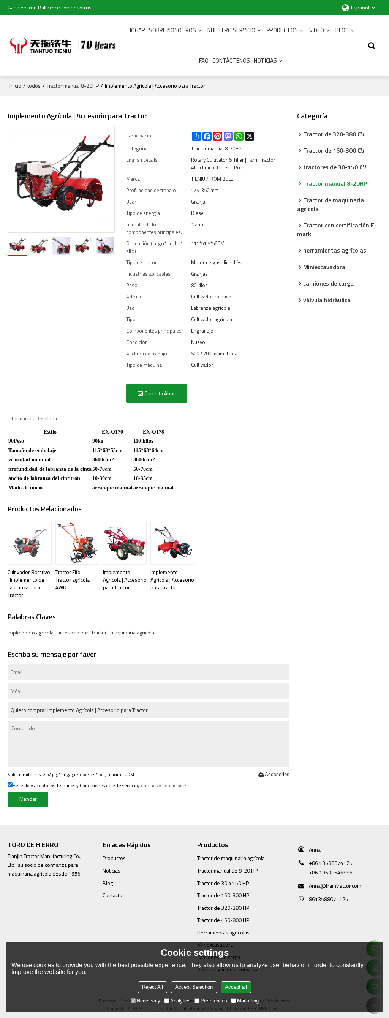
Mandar (28, 799)
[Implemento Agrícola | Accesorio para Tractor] (125, 542)
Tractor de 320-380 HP (223, 908)
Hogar (136, 30)
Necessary (148, 1001)
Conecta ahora (161, 393)
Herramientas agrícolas (223, 932)
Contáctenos (231, 60)
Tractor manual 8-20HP (73, 86)
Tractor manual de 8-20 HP (227, 870)
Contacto (112, 895)
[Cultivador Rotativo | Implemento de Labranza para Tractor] (29, 542)
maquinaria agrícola (132, 632)
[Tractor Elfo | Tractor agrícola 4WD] (77, 542)
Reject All (152, 987)
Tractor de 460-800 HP (223, 920)
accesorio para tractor (82, 632)
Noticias (265, 60)
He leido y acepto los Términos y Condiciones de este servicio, (100, 785)
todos (34, 86)
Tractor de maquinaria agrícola (231, 858)
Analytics (180, 1001)
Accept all (236, 987)
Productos (282, 30)
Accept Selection (194, 987)
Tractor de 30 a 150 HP (223, 883)
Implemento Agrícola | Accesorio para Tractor (125, 579)
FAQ (204, 60)
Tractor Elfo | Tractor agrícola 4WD (72, 579)
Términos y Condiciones (163, 785)
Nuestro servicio (231, 30)
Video (316, 30)
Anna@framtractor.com (335, 886)
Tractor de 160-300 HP (223, 895)
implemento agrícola (31, 632)
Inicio (15, 86)
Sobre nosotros (172, 30)
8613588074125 (328, 899)
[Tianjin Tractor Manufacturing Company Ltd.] (65, 46)
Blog (342, 30)
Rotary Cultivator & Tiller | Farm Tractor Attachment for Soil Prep (233, 163)
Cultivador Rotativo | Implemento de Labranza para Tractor (29, 583)
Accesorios (277, 774)
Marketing (248, 1001)
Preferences (214, 1001)
